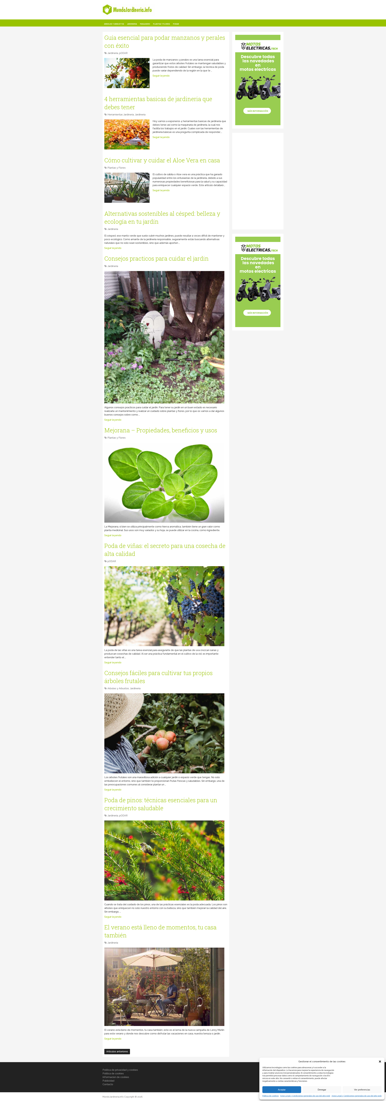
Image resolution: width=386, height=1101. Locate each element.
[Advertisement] (257, 181)
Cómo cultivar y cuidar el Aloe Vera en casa (162, 160)
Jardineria (132, 24)
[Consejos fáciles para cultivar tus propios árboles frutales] (164, 733)
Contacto (108, 1084)
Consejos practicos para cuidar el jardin (156, 258)
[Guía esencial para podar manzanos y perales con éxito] (127, 73)
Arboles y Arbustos (114, 24)
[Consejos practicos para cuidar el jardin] (164, 337)
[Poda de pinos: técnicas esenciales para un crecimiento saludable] (164, 860)
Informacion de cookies (116, 1077)
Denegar (322, 1089)
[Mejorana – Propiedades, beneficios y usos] (164, 483)
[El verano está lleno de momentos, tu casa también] (164, 987)
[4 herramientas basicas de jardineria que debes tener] (127, 134)
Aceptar (282, 1089)
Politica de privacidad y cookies (120, 1069)
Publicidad (108, 1080)
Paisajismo (145, 24)
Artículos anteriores (117, 1051)
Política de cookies (270, 1096)
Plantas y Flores (161, 24)
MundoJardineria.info (113, 1097)
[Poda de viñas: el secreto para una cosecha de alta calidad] (164, 606)
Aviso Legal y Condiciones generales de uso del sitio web (305, 1096)
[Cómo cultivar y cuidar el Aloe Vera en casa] (127, 188)
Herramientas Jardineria (121, 114)
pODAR (176, 24)
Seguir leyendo (161, 75)
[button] (379, 1061)
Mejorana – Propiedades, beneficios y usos (160, 430)
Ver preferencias (362, 1089)
